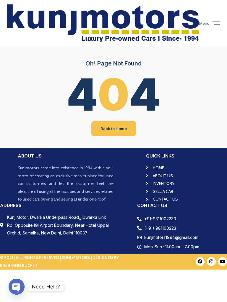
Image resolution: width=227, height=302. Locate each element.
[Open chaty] (17, 287)
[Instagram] (211, 261)
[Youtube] (222, 261)
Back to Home (113, 128)
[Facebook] (200, 261)
